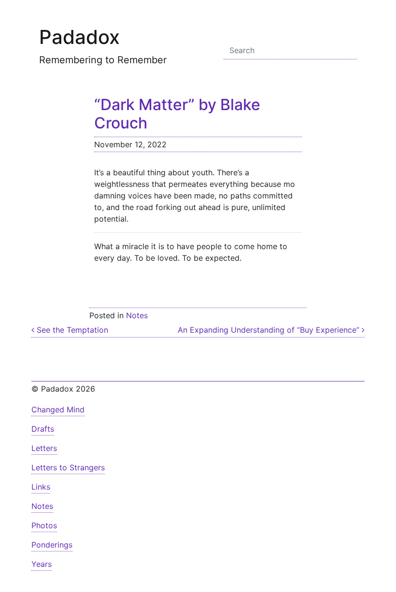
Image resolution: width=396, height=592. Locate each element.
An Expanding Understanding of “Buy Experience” (270, 330)
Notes (137, 315)
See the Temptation (71, 330)
